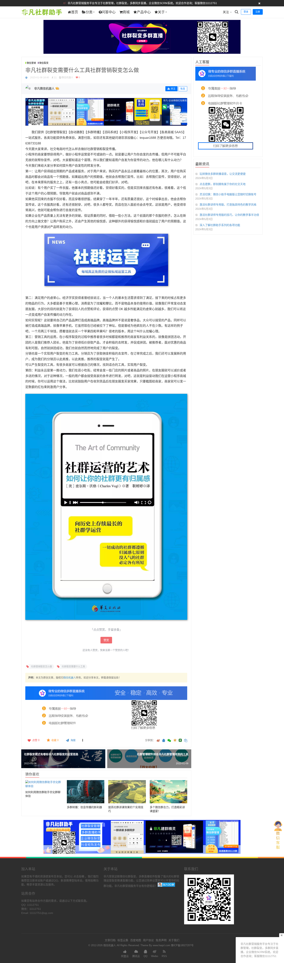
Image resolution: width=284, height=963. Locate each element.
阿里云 (125, 956)
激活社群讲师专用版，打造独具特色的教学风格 (228, 204)
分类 (89, 12)
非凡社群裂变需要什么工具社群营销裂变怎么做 (82, 70)
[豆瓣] (180, 740)
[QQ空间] (174, 739)
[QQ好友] (163, 740)
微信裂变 (43, 63)
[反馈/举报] (82, 740)
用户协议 (148, 940)
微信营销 (31, 63)
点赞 (35, 740)
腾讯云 (136, 956)
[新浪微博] (158, 740)
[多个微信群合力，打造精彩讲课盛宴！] (168, 791)
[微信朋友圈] (170, 740)
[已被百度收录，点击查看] (26, 77)
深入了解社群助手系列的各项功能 (220, 225)
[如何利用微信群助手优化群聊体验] (44, 784)
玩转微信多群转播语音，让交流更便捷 (223, 173)
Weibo (154, 956)
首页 (74, 12)
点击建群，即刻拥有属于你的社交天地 (223, 184)
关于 (161, 12)
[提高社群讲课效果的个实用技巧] (127, 791)
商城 (126, 12)
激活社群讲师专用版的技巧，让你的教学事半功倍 (229, 214)
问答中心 (109, 12)
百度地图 (135, 940)
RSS (164, 956)
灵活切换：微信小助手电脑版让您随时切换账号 (228, 194)
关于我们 (173, 940)
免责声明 (161, 940)
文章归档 (110, 940)
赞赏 (106, 640)
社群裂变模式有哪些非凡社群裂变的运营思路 (51, 754)
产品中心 (144, 12)
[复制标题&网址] (185, 740)
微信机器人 (69, 677)
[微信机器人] (41, 17)
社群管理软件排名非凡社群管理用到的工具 (162, 754)
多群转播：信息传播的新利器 (84, 807)
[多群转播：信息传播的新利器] (86, 791)
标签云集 (122, 940)
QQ (145, 956)
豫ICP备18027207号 (182, 945)
